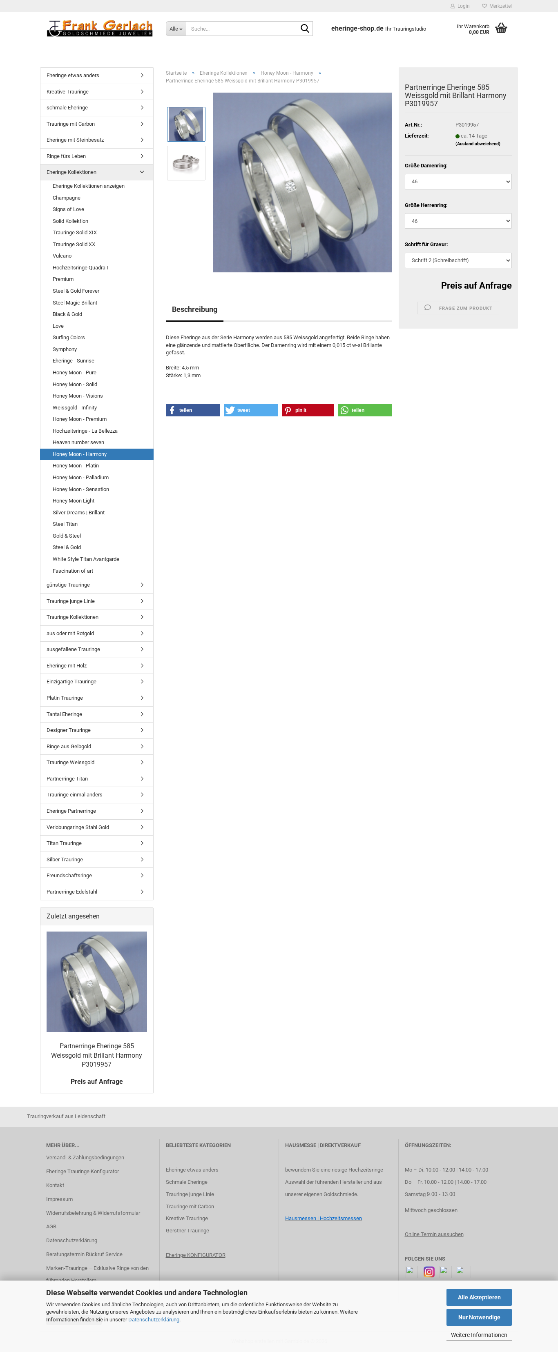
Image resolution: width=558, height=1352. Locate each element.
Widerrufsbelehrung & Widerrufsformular (93, 1213)
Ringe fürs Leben (66, 156)
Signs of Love (68, 209)
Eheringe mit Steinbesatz (75, 140)
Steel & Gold (67, 547)
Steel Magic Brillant (75, 303)
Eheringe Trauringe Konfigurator (82, 1171)
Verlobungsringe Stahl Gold (78, 827)
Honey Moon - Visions (78, 396)
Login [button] (462, 6)
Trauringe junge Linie (71, 601)
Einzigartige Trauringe (71, 681)
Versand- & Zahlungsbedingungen (85, 1157)
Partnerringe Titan (67, 779)
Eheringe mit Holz (67, 666)
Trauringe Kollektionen (72, 617)
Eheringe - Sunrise (73, 361)
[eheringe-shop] (100, 28)
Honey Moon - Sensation (81, 489)
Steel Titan (65, 524)
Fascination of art (73, 571)
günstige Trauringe (68, 585)
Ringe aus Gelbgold (69, 746)
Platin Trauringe (65, 698)
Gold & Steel (67, 536)
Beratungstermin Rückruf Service (84, 1254)
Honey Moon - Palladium (81, 477)
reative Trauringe (188, 1218)
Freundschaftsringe (69, 875)
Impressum (59, 1199)
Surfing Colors (69, 337)
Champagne (66, 198)
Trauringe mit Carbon (71, 124)
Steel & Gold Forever (76, 291)
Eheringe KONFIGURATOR (195, 1255)
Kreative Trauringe (68, 92)
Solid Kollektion (70, 221)
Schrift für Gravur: (426, 244)
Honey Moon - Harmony (80, 454)
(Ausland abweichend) (477, 144)
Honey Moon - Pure (74, 372)
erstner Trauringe (189, 1230)
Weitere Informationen (479, 1335)
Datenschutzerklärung (153, 1319)
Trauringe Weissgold (70, 762)
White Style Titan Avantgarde (86, 559)
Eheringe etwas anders (73, 75)
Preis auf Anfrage (476, 285)
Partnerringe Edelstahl (72, 892)
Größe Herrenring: (426, 205)
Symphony (65, 349)
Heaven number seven (78, 442)
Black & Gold (67, 314)
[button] (193, 410)
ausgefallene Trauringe (73, 649)
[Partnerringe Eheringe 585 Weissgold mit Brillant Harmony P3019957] (303, 182)
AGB (51, 1226)
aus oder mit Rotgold (70, 633)
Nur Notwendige (479, 1317)
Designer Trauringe (69, 730)
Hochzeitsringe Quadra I (80, 268)
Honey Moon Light (73, 501)
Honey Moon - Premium (80, 419)
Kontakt (55, 1185)
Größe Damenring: (426, 165)
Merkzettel (499, 6)
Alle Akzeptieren (479, 1297)
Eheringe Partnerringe (71, 811)
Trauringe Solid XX (74, 244)
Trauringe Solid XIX (75, 232)
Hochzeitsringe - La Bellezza (85, 431)
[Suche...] (305, 29)
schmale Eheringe (67, 108)
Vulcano (62, 256)
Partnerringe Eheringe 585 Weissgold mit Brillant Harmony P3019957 (96, 1055)
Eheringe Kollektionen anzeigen (89, 186)
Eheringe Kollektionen (71, 172)
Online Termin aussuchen (434, 1234)
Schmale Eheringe (187, 1182)
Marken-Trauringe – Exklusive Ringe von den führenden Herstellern (97, 1274)
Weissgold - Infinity (75, 408)
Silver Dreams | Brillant (79, 512)
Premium (63, 279)
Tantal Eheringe (64, 714)
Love (58, 326)
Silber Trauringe (65, 859)
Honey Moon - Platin (76, 466)
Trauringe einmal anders (75, 795)
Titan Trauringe (64, 843)
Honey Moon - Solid (75, 384)
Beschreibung (194, 309)
